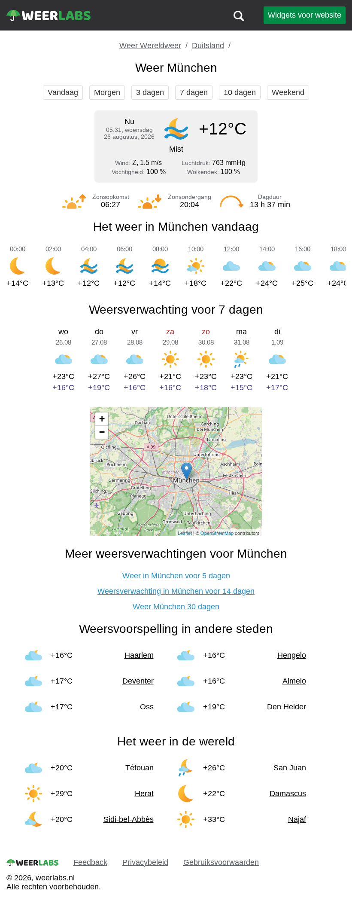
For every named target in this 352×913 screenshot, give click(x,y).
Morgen (107, 92)
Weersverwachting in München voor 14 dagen (176, 591)
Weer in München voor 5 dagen (176, 575)
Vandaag (63, 92)
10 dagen (240, 92)
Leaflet (185, 532)
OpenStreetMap (217, 532)
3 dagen (150, 92)
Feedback (90, 862)
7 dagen (194, 92)
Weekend (288, 92)
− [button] (102, 432)
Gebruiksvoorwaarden (221, 862)
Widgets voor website (304, 15)
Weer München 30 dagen (176, 606)
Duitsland (208, 45)
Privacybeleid (145, 862)
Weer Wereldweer (150, 45)
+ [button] (102, 418)
